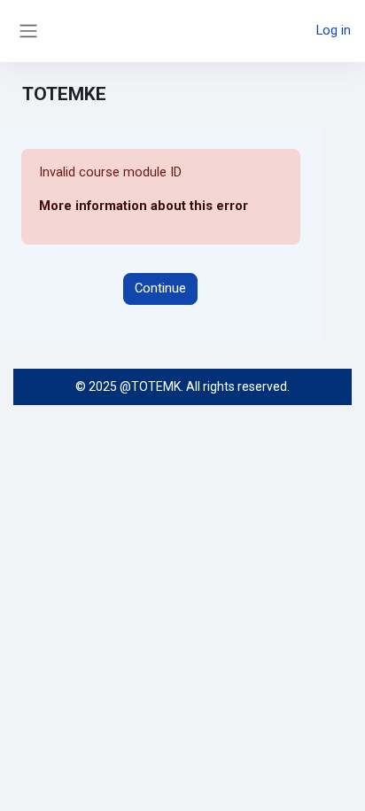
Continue (160, 288)
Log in (333, 30)
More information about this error (143, 206)
